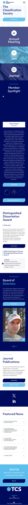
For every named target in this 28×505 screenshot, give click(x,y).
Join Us (14, 480)
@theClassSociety (14, 498)
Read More (14, 184)
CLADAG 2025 (8, 455)
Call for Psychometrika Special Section (10, 422)
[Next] (16, 346)
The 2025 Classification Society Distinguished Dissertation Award (10, 448)
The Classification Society (14, 503)
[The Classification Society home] (8, 2)
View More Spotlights (14, 200)
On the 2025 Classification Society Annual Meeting (10, 439)
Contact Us (14, 19)
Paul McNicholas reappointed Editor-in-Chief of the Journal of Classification (10, 430)
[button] (24, 2)
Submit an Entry (14, 384)
